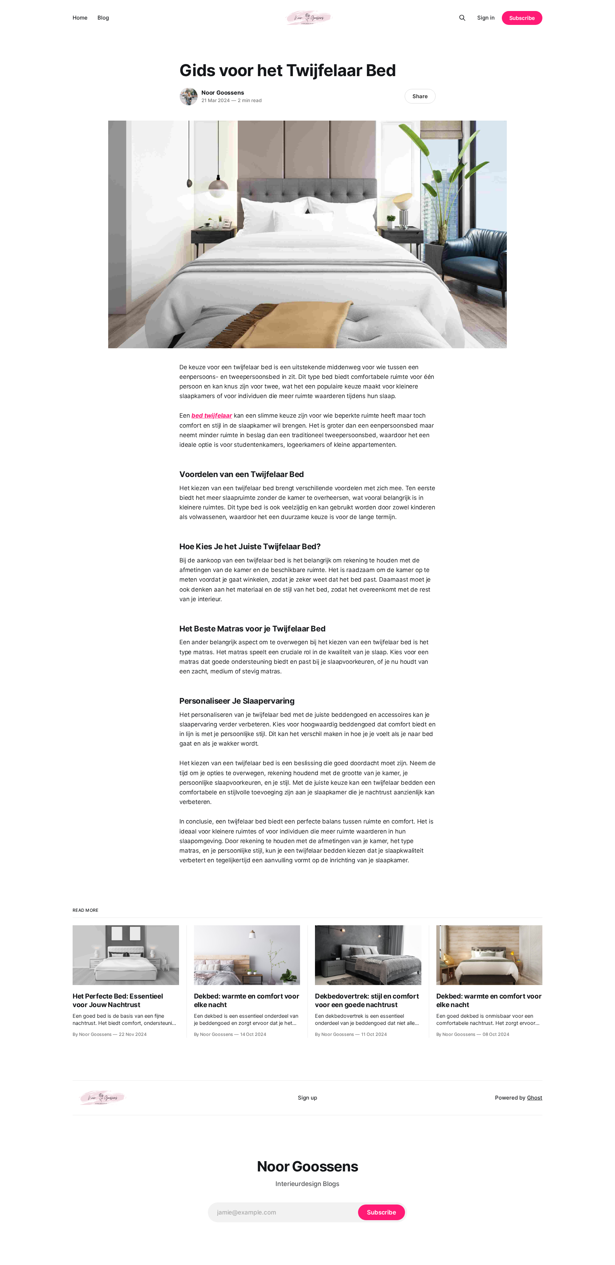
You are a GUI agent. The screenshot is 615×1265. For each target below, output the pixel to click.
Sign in (486, 17)
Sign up (307, 1097)
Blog (103, 17)
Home (80, 17)
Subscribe (522, 18)
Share (420, 96)
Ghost (534, 1097)
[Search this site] (462, 17)
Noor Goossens (222, 92)
